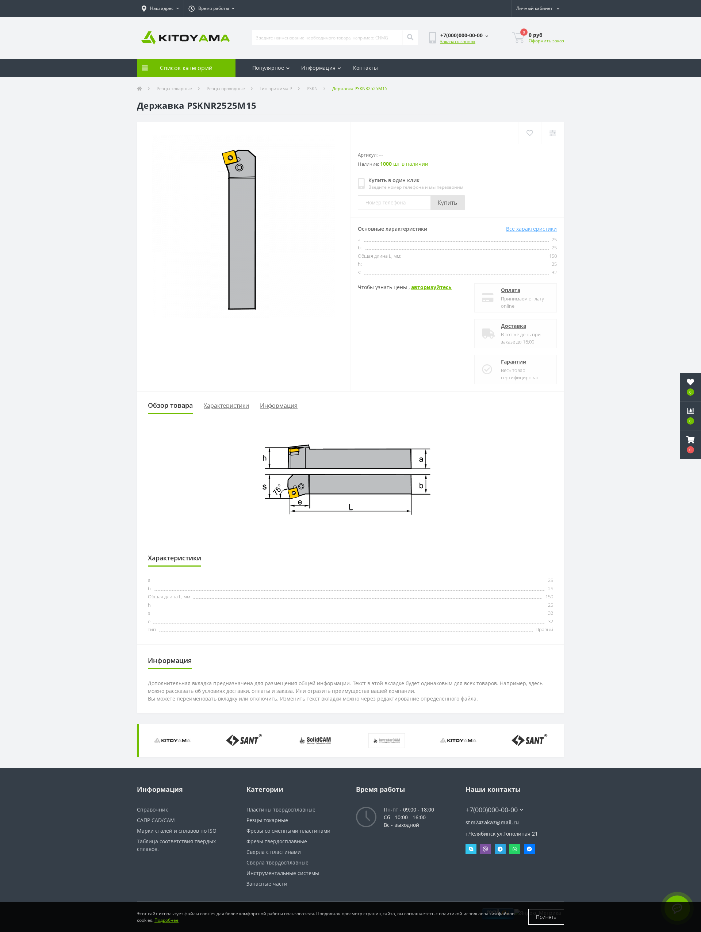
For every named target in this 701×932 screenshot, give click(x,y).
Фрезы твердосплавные (276, 841)
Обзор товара (170, 405)
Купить (447, 203)
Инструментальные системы (282, 873)
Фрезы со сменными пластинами (288, 830)
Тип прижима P (276, 88)
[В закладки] (529, 133)
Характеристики (226, 406)
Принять (546, 916)
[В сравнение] (552, 133)
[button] (160, 8)
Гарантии (513, 361)
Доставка (513, 325)
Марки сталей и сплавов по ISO (177, 830)
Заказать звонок (457, 41)
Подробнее (166, 920)
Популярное (268, 67)
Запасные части (266, 883)
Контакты (365, 67)
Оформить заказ (546, 41)
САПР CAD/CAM (156, 820)
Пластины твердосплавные (280, 809)
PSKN (312, 88)
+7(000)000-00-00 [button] (492, 810)
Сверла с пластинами (273, 851)
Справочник (152, 809)
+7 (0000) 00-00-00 (488, 799)
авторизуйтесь (431, 287)
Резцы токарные (174, 88)
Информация (318, 67)
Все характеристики (531, 228)
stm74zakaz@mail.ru (492, 822)
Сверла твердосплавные (277, 862)
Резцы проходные (226, 88)
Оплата (510, 290)
